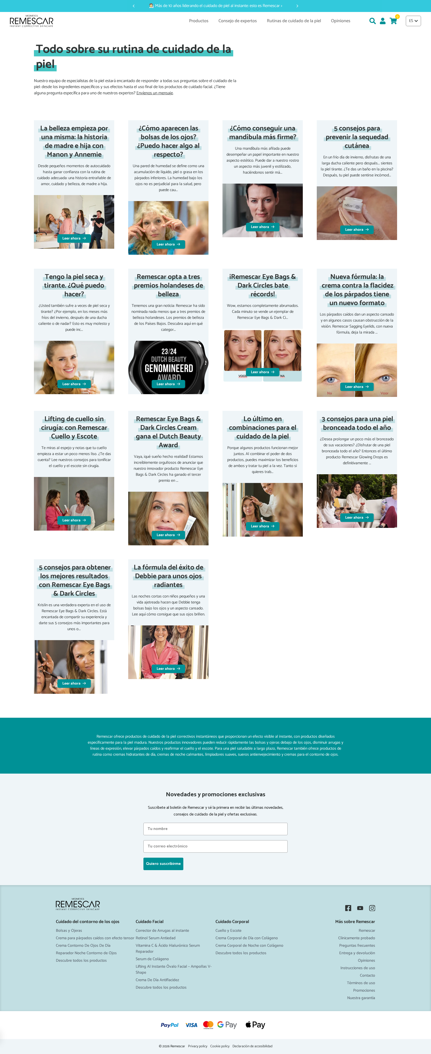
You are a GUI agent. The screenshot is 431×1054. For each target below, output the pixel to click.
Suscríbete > (215, 573)
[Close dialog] (265, 467)
